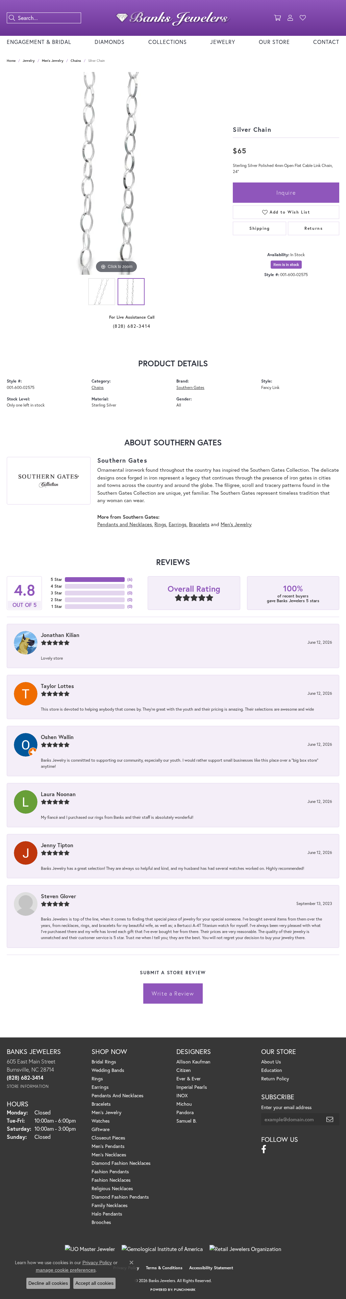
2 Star (56, 599)
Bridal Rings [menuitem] (104, 1061)
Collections (167, 41)
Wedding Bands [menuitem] (108, 1070)
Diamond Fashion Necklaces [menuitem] (121, 1163)
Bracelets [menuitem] (101, 1104)
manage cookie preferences (66, 1270)
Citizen (183, 1070)
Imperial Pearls (191, 1087)
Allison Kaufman (193, 1061)
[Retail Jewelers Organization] (245, 1249)
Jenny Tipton (57, 845)
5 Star (56, 579)
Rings (160, 524)
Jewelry (222, 41)
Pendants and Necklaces (124, 524)
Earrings (178, 524)
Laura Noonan (58, 794)
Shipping (259, 228)
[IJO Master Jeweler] (90, 1249)
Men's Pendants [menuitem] (108, 1146)
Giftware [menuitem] (100, 1129)
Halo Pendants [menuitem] (107, 1213)
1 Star (56, 606)
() (129, 579)
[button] (277, 18)
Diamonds (110, 41)
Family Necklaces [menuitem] (110, 1205)
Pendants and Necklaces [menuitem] (118, 1095)
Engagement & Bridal (39, 41)
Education (271, 1070)
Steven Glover (58, 896)
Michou (184, 1104)
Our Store (274, 41)
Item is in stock (286, 264)
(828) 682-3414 (131, 326)
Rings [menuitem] (97, 1078)
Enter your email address (286, 1107)
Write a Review (173, 993)
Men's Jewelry (53, 60)
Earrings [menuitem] (100, 1087)
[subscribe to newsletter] (330, 1119)
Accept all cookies (94, 1283)
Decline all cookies (48, 1283)
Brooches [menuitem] (101, 1222)
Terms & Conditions (164, 1267)
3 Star (56, 592)
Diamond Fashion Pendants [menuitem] (120, 1197)
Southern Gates (190, 387)
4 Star (56, 586)
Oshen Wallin (57, 736)
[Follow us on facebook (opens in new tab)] (263, 1149)
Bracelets (199, 524)
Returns (313, 228)
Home (11, 60)
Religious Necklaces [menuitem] (112, 1188)
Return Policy (275, 1078)
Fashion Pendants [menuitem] (110, 1171)
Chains (76, 60)
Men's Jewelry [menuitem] (106, 1112)
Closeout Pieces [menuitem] (108, 1137)
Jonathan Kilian (60, 634)
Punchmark (184, 1290)
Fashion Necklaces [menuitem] (111, 1180)
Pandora (185, 1112)
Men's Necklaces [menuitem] (109, 1154)
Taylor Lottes (57, 685)
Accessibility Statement (211, 1267)
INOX (182, 1095)
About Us (271, 1061)
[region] (116, 173)
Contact (326, 41)
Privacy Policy (97, 1262)
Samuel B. (186, 1121)
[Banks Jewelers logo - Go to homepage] (173, 18)
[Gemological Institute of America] (162, 1249)
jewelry (29, 60)
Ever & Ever (188, 1078)
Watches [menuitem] (101, 1121)
